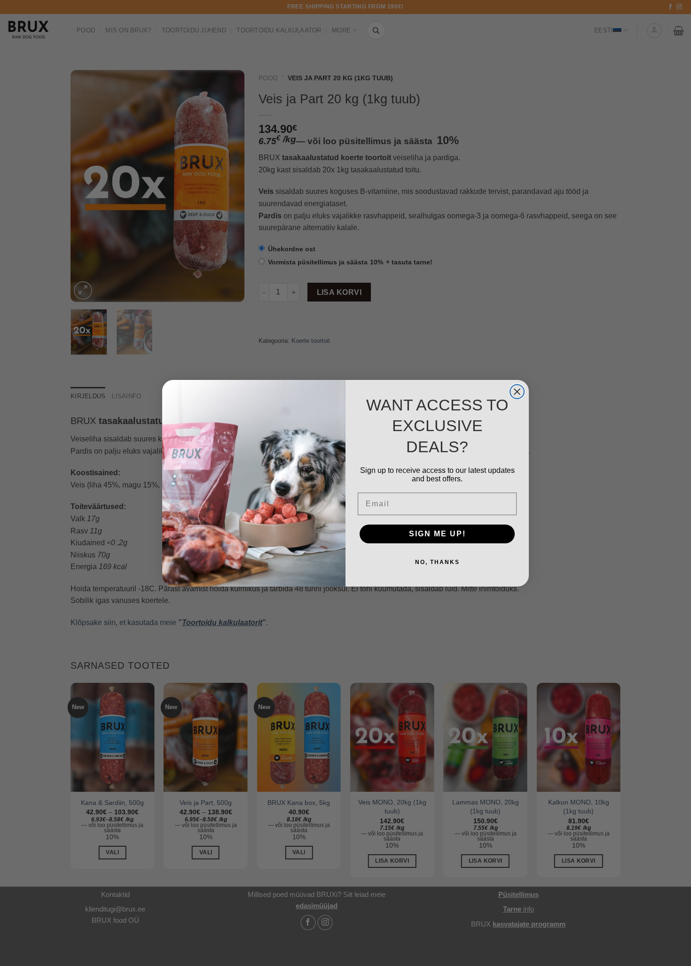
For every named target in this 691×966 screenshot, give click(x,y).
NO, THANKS (437, 562)
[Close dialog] (517, 392)
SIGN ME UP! (437, 534)
